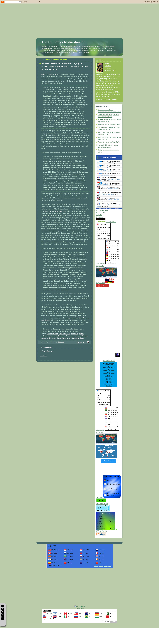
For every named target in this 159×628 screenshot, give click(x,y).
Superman (75, 338)
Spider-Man (60, 338)
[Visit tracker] (106, 457)
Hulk (67, 336)
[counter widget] (106, 443)
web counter (100, 430)
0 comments (81, 342)
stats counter (100, 264)
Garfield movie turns (113, 199)
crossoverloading (64, 334)
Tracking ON (115, 208)
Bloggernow (100, 217)
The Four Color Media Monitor (63, 42)
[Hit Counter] (110, 219)
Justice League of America (79, 336)
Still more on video (113, 188)
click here (99, 497)
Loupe (2, 622)
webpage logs (79, 608)
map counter (100, 283)
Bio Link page (100, 212)
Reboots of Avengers (103, 184)
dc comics (74, 334)
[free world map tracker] (106, 277)
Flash (49, 336)
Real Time (108, 208)
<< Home (43, 356)
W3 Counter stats (102, 210)
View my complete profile (107, 99)
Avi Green (108, 66)
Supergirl (68, 338)
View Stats (109, 385)
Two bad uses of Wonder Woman (109, 124)
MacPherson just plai (103, 167)
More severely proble (103, 163)
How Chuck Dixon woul (104, 171)
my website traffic (109, 361)
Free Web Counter (102, 504)
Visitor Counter (109, 461)
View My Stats (111, 222)
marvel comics (46, 338)
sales (54, 338)
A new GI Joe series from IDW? (108, 142)
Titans (82, 338)
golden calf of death (58, 336)
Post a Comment (47, 351)
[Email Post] (88, 342)
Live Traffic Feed (109, 158)
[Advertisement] (79, 16)
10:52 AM (61, 342)
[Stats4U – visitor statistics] (105, 529)
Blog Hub (99, 215)
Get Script (102, 208)
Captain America (52, 334)
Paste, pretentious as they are (55, 211)
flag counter (100, 266)
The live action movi (103, 175)
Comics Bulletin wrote (48, 74)
